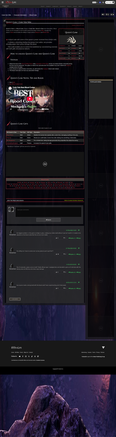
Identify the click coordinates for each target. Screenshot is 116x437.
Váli (64, 187)
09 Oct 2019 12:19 (71, 282)
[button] (94, 2)
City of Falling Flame (27, 63)
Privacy (98, 352)
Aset (37, 182)
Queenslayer (24, 187)
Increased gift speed (12, 143)
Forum (21, 352)
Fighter (33, 184)
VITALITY (61, 55)
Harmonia (57, 184)
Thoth (59, 187)
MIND (60, 50)
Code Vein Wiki (6, 15)
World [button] (68, 6)
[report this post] (79, 230)
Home (12, 352)
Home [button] (42, 6)
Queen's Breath (58, 186)
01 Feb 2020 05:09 (71, 248)
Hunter (78, 184)
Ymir (74, 187)
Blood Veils (46, 32)
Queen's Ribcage (69, 186)
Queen (50, 186)
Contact (31, 352)
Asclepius (31, 182)
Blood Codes (45, 179)
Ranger (31, 187)
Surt (48, 187)
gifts (14, 82)
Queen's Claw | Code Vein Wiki (18, 22)
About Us (26, 352)
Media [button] (80, 6)
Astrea (49, 182)
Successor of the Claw (42, 63)
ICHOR (73, 50)
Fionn (38, 184)
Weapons (37, 32)
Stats (12, 32)
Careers (89, 352)
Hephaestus (65, 184)
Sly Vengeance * (11, 140)
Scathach (68, 65)
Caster (66, 182)
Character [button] (54, 6)
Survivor (53, 187)
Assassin (43, 182)
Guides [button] (74, 6)
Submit (49, 220)
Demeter (23, 184)
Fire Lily (9, 137)
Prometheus (43, 186)
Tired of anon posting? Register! (73, 200)
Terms (93, 352)
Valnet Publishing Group (99, 356)
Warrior (69, 187)
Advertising (84, 352)
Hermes (72, 184)
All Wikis (17, 352)
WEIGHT (74, 58)
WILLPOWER (62, 53)
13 (108, 14)
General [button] (48, 6)
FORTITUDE (62, 58)
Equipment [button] (62, 6)
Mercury (19, 186)
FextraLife (84, 356)
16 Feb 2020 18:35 (71, 230)
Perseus (31, 186)
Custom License (40, 360)
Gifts (42, 30)
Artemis (25, 182)
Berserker (60, 182)
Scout (43, 187)
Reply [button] (79, 238)
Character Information (20, 15)
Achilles (19, 182)
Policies (102, 352)
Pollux (36, 186)
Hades (43, 184)
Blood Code (33, 15)
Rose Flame (10, 135)
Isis (14, 186)
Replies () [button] (73, 238)
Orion (25, 186)
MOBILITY (74, 55)
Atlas (54, 182)
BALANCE (74, 53)
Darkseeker (15, 184)
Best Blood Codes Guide (16, 84)
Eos (28, 184)
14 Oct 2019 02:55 (71, 264)
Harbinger (50, 184)
